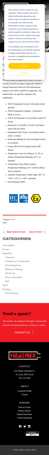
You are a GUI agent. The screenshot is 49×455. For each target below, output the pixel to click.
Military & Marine (14, 269)
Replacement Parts (24, 414)
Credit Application (24, 418)
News (13, 220)
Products (7, 289)
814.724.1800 (24, 378)
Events (6, 249)
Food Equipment (13, 265)
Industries (7, 253)
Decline (24, 73)
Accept (25, 66)
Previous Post (16, 232)
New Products (12, 293)
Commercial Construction (17, 261)
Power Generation (13, 277)
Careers (24, 394)
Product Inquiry (24, 411)
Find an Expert (24, 407)
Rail (7, 281)
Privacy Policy (31, 450)
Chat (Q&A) (9, 245)
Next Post (35, 232)
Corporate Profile (24, 391)
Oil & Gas (10, 273)
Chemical (9, 257)
